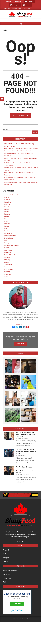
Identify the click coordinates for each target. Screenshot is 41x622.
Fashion (6, 212)
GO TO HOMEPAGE (20, 115)
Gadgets (7, 224)
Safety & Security (9, 255)
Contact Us (6, 574)
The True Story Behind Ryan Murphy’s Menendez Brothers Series (26, 451)
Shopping (7, 260)
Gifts (6, 228)
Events (6, 209)
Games (6, 226)
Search (5, 129)
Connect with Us (20, 324)
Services (7, 257)
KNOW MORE (20, 343)
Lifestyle (7, 243)
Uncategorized (8, 269)
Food (6, 221)
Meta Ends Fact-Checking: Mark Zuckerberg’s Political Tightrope (25, 434)
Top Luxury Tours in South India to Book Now (18, 151)
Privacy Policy (7, 578)
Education (7, 207)
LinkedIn (5, 561)
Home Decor (8, 233)
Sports (6, 262)
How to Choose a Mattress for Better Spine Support (21, 148)
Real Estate (8, 252)
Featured (7, 214)
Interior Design (8, 238)
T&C (4, 582)
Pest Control (8, 250)
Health (6, 231)
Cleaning (7, 204)
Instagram (6, 558)
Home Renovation (10, 236)
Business (7, 200)
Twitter (5, 554)
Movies (6, 248)
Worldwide (7, 274)
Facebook (6, 550)
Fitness (6, 219)
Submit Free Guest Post (10, 570)
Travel (6, 267)
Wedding (7, 272)
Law (5, 240)
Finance (6, 216)
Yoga (6, 276)
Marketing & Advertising (11, 245)
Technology (8, 264)
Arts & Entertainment (11, 195)
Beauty (6, 197)
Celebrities (7, 202)
